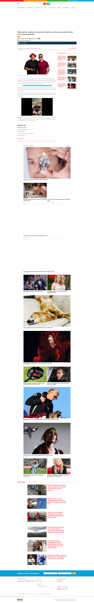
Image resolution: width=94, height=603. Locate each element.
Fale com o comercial (39, 594)
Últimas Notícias (21, 7)
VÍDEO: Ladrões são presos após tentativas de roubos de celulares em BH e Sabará (56, 487)
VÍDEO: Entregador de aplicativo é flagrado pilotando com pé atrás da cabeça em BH (62, 78)
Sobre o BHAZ (21, 594)
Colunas (39, 584)
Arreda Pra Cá (39, 7)
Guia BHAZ (66, 7)
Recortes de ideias (61, 578)
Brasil (59, 7)
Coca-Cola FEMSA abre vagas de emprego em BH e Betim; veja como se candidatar (62, 85)
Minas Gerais (52, 7)
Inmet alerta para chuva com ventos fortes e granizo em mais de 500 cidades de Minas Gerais (55, 529)
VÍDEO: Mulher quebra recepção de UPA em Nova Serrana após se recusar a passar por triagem (62, 64)
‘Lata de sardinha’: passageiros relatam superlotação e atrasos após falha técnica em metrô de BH (55, 544)
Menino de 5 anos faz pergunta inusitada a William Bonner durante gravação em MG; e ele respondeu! (62, 58)
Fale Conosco (29, 594)
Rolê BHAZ (31, 7)
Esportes (39, 578)
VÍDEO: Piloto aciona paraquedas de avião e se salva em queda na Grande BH (56, 501)
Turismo (73, 7)
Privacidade (48, 594)
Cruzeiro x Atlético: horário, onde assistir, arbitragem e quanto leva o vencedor (56, 556)
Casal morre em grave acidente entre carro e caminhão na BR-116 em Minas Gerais (55, 515)
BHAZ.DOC (59, 581)
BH (46, 7)
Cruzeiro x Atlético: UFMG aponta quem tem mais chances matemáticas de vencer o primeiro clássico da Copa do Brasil (62, 72)
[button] (70, 48)
